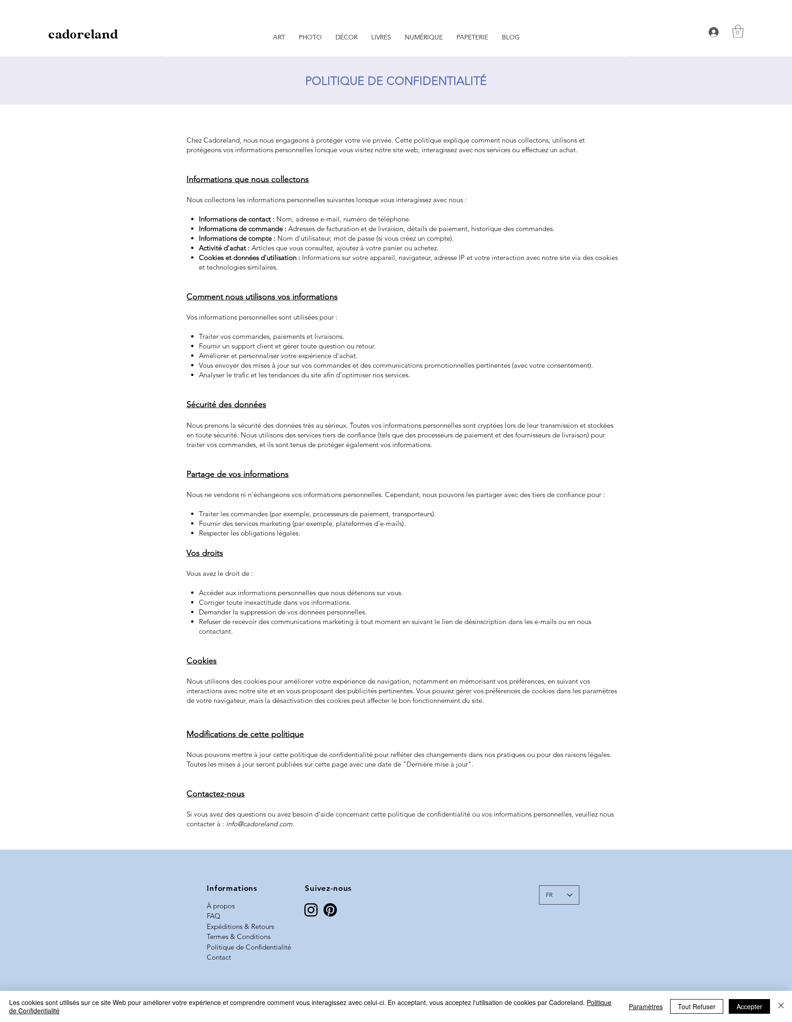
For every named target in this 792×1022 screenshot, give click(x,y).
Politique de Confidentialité (249, 947)
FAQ (213, 916)
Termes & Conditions (238, 936)
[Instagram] (311, 910)
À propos (221, 905)
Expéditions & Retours (240, 926)
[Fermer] (781, 1006)
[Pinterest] (330, 910)
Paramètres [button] (646, 1006)
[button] (737, 31)
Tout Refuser (696, 1006)
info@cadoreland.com (259, 823)
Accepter (749, 1006)
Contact (219, 957)
